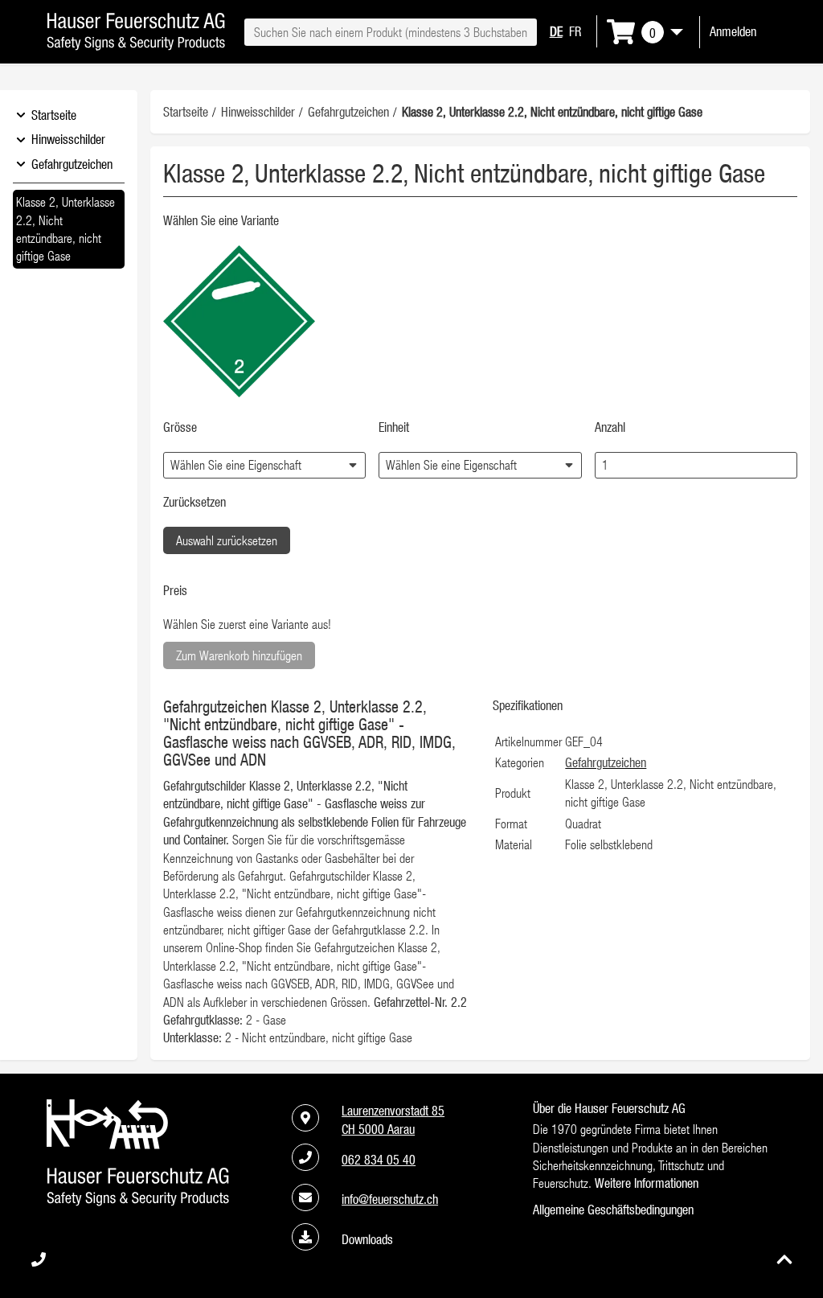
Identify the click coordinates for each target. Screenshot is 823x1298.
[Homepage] (136, 46)
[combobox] (390, 32)
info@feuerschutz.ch (390, 1199)
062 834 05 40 (379, 1159)
